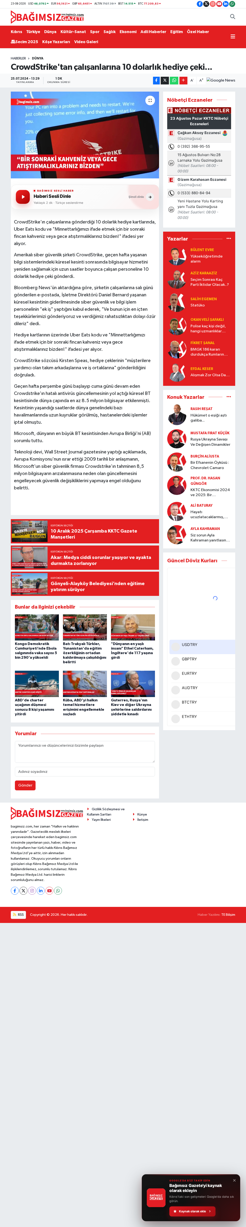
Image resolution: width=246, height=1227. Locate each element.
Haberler (18, 58)
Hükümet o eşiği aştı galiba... (209, 418)
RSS (20, 914)
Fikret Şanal (203, 343)
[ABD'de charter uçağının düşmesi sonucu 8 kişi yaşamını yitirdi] (37, 684)
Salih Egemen (204, 299)
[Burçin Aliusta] (176, 462)
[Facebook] (15, 891)
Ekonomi (128, 32)
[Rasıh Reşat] (176, 415)
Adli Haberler (153, 32)
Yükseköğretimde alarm (207, 259)
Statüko (198, 305)
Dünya (50, 32)
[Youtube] (49, 891)
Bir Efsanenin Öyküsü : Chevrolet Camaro (210, 465)
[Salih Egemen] (176, 302)
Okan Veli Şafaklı (207, 320)
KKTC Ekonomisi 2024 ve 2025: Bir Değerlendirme (210, 493)
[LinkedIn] (41, 891)
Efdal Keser (202, 369)
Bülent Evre (202, 250)
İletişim (142, 820)
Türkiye (33, 32)
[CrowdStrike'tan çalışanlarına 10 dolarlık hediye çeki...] (85, 135)
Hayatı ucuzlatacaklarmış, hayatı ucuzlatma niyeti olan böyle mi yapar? (208, 515)
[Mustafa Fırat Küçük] (176, 439)
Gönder (25, 785)
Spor (94, 32)
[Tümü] (229, 239)
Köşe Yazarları (56, 42)
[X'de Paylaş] (165, 81)
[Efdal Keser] (176, 372)
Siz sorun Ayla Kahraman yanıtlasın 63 (208, 538)
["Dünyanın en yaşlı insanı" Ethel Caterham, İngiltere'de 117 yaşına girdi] (133, 627)
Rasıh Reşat (202, 409)
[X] (23, 891)
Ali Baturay (202, 505)
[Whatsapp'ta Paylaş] (174, 81)
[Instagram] (32, 891)
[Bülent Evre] (176, 256)
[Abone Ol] (221, 80)
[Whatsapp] (58, 891)
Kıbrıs (16, 32)
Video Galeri (86, 42)
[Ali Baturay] (176, 511)
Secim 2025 (26, 42)
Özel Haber (198, 32)
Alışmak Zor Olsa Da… (210, 375)
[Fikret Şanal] (176, 349)
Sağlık (110, 32)
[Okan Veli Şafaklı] (176, 325)
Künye (142, 814)
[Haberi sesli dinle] (23, 197)
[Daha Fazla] (183, 81)
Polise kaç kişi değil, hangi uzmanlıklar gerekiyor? (208, 329)
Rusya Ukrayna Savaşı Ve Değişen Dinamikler (210, 441)
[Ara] (232, 17)
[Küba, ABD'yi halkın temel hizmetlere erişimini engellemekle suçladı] (85, 684)
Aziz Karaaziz (204, 273)
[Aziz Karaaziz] (176, 279)
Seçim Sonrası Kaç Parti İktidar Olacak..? (210, 282)
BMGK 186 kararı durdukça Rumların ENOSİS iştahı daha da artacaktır (210, 352)
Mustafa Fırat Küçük (210, 433)
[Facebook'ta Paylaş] (156, 81)
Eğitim (176, 32)
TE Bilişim (228, 914)
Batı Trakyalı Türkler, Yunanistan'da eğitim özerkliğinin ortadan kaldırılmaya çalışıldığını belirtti (84, 653)
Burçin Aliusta (205, 456)
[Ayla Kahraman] (176, 535)
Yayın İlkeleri (101, 820)
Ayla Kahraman (205, 529)
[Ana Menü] (233, 37)
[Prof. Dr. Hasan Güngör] (176, 485)
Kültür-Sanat (73, 32)
